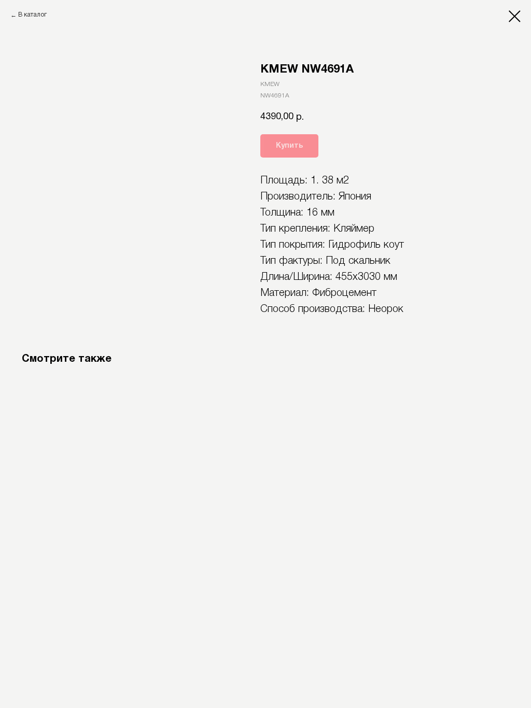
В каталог (32, 15)
